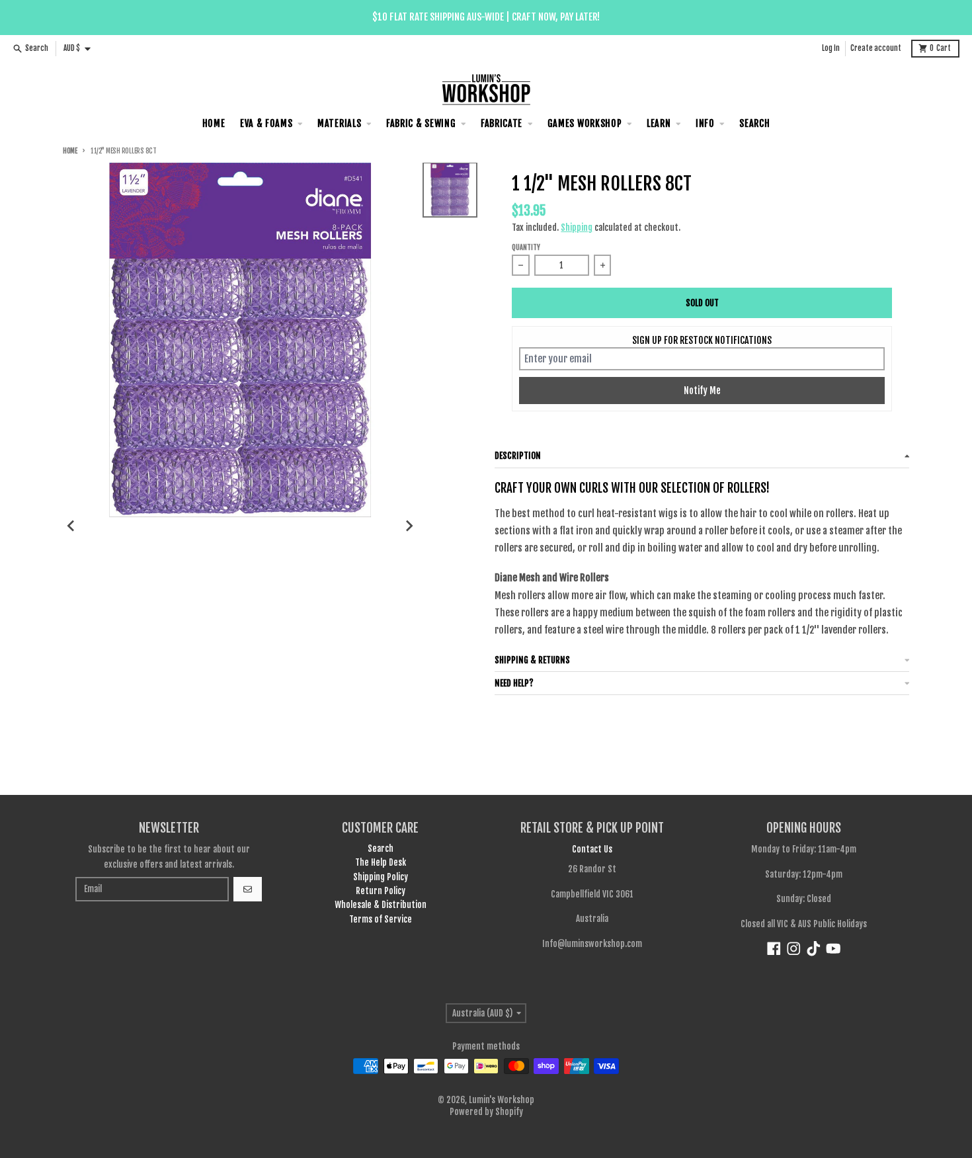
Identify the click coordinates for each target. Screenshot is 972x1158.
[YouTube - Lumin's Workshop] (833, 948)
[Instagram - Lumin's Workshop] (793, 948)
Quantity (526, 247)
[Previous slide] (71, 525)
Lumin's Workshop (501, 1100)
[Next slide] (408, 525)
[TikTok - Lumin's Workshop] (813, 948)
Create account (875, 48)
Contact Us (592, 849)
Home (70, 151)
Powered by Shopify (486, 1111)
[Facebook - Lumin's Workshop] (774, 948)
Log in (831, 48)
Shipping (576, 227)
